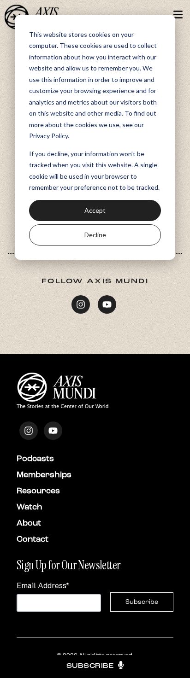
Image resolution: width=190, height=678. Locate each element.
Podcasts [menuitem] (35, 458)
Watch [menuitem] (29, 507)
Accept (95, 210)
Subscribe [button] (90, 666)
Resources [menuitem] (38, 490)
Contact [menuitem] (32, 539)
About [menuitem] (29, 523)
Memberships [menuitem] (44, 474)
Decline (95, 235)
